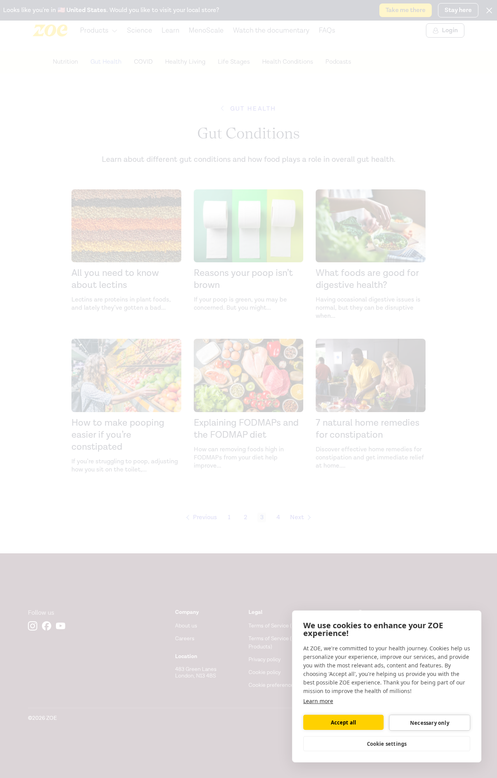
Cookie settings (387, 743)
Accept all (343, 722)
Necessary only (429, 722)
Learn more (318, 701)
